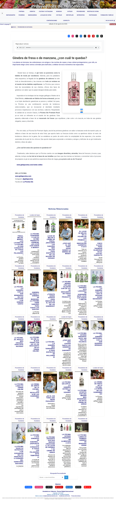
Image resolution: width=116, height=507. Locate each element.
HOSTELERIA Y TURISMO (54, 498)
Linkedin (69, 487)
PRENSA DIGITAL (60, 498)
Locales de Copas (35, 215)
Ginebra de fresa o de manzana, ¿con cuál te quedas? (50, 58)
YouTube (88, 487)
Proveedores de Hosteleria (25, 27)
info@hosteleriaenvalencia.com (50, 496)
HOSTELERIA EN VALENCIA (67, 498)
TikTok (79, 487)
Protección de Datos (76, 496)
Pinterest (59, 487)
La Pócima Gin (28, 182)
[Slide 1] (81, 111)
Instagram (39, 487)
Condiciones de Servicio (64, 496)
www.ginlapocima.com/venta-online (29, 165)
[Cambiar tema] (2, 13)
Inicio (14, 27)
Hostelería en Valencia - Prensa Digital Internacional (58, 491)
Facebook (28, 487)
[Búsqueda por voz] (62, 477)
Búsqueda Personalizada (58, 473)
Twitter (49, 487)
